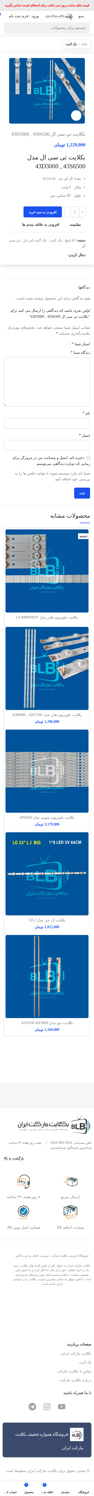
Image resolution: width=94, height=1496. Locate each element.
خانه (84, 44)
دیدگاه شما (80, 352)
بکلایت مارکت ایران (76, 1353)
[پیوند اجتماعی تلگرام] (45, 255)
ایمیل (84, 435)
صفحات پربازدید (79, 1344)
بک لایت (71, 44)
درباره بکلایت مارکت (75, 1380)
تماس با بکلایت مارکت (74, 1371)
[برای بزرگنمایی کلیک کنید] (76, 115)
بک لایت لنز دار (35, 240)
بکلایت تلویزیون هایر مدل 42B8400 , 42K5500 (47, 715)
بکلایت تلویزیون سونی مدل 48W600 (47, 817)
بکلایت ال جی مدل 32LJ (47, 920)
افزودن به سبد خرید (43, 212)
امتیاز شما (81, 344)
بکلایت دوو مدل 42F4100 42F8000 (47, 1023)
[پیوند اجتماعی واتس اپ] (51, 255)
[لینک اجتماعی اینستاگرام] (63, 255)
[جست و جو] (9, 27)
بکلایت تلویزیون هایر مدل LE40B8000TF (47, 617)
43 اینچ (70, 240)
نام (86, 413)
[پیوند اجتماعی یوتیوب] (57, 255)
